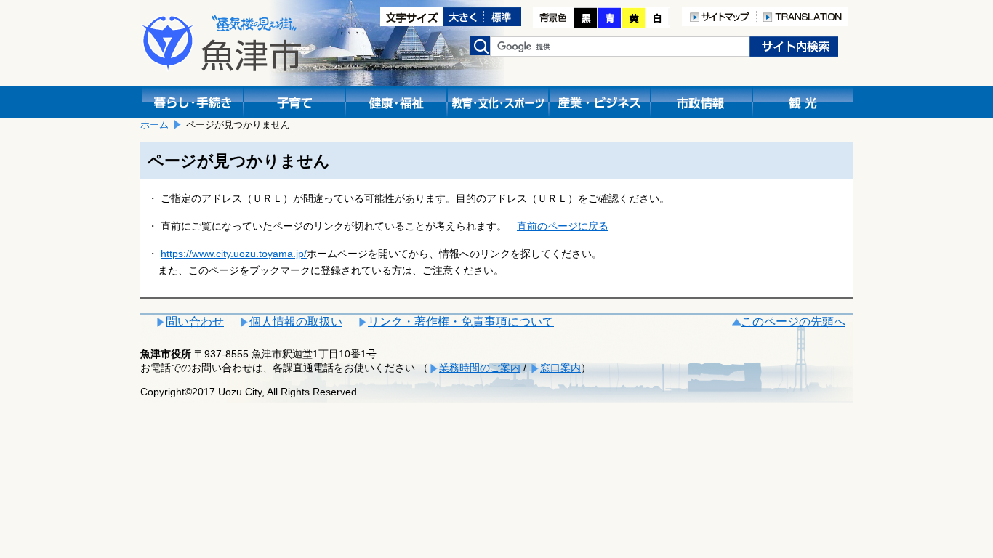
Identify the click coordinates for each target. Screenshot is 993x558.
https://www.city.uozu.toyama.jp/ (234, 253)
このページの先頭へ (793, 321)
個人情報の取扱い (295, 321)
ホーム (154, 124)
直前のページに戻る (562, 226)
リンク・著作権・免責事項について (461, 321)
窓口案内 (560, 367)
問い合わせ (195, 321)
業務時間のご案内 (479, 367)
